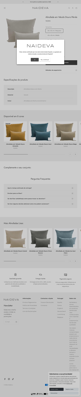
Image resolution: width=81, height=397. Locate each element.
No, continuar (45, 60)
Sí (34, 60)
